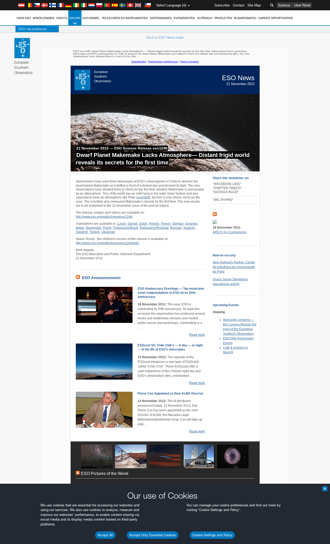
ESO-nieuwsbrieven (33, 29)
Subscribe (222, 5)
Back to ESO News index (165, 37)
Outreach (204, 18)
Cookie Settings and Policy (212, 535)
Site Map (254, 5)
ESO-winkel (91, 18)
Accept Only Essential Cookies (152, 535)
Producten (223, 18)
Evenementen (184, 18)
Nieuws (74, 18)
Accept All (105, 535)
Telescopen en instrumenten (125, 18)
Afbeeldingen (43, 18)
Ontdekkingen (161, 18)
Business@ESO (245, 18)
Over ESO (23, 18)
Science (284, 5)
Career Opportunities (275, 18)
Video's (61, 18)
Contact (238, 5)
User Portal (302, 5)
